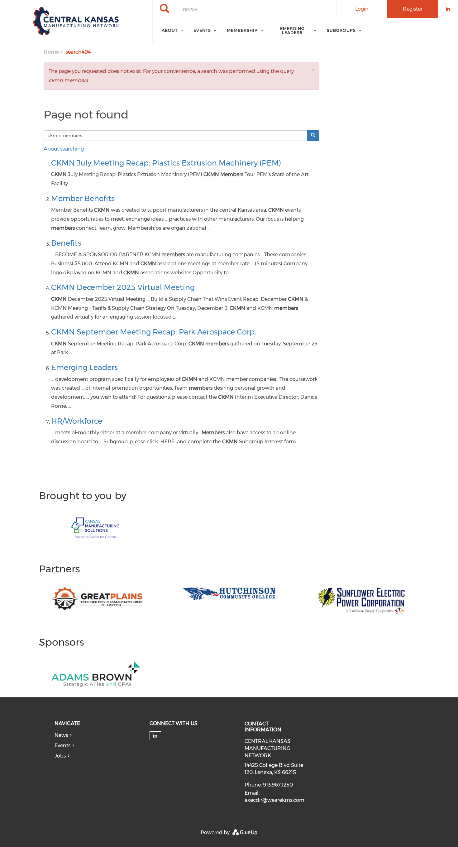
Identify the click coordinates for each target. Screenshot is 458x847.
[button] (313, 69)
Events (62, 745)
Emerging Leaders (292, 30)
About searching (64, 149)
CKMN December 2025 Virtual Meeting (123, 287)
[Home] (76, 21)
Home (51, 52)
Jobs (60, 756)
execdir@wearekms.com (274, 800)
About (170, 30)
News (61, 735)
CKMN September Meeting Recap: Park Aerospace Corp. (153, 331)
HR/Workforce (76, 421)
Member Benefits (83, 198)
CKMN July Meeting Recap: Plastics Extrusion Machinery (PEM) (166, 162)
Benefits (66, 243)
